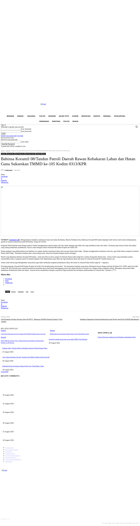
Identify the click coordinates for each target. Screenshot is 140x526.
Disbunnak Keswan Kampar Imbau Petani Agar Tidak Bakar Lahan (69, 334)
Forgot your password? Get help (12, 136)
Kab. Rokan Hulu (30, 154)
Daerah (8, 151)
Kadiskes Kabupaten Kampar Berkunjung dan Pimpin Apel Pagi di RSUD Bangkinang (109, 319)
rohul (32, 291)
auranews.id (14, 240)
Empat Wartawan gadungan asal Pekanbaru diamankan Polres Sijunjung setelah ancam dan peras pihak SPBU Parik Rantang (41, 391)
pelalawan (21, 291)
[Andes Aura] (2, 170)
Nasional (38, 154)
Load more (4, 372)
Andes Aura (8, 170)
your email (24, 142)
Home (3, 151)
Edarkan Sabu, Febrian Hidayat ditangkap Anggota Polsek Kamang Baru (24, 348)
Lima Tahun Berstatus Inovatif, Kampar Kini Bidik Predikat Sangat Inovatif (23, 334)
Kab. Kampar (10, 154)
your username (26, 129)
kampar (13, 291)
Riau (44, 154)
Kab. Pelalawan (20, 154)
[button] (136, 126)
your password (26, 131)
